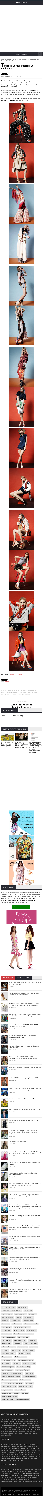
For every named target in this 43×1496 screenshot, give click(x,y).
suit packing (32, 1340)
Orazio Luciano (15, 1320)
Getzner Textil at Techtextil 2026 (19, 1141)
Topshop (11, 690)
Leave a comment (16, 674)
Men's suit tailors (21, 1444)
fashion (8, 694)
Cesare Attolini (28, 1317)
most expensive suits (8, 1353)
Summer (22, 690)
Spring (16, 690)
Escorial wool (6, 1363)
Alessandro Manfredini (25, 1360)
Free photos (29, 1383)
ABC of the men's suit (30, 1469)
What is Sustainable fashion (11, 1376)
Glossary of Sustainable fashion (12, 1373)
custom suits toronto (8, 1307)
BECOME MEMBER (21, 701)
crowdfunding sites (8, 1367)
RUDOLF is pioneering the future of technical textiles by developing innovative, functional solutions (23, 1132)
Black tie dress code (30, 1344)
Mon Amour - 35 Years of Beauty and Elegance (7, 744)
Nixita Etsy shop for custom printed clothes (15, 1400)
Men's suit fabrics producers (23, 1448)
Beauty (15, 59)
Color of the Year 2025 (9, 1386)
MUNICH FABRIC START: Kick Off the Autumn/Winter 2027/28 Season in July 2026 (23, 1057)
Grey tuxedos (22, 1347)
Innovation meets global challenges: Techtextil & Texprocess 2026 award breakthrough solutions (24, 1226)
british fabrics (6, 1340)
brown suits (28, 1311)
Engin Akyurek (31, 1330)
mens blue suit (6, 1327)
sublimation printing (23, 1367)
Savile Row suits (23, 1337)
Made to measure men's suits (23, 1334)
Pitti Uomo (5, 1350)
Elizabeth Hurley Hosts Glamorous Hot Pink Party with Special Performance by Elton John (25, 1152)
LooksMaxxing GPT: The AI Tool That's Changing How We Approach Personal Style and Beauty (35, 747)
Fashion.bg (7, 76)
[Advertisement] (21, 27)
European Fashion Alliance (10, 1393)
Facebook (33, 1490)
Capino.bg (25, 1393)
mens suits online (24, 1353)
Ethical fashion (25, 1380)
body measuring (7, 1390)
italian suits (5, 1324)
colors (23, 692)
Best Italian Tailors (28, 1350)
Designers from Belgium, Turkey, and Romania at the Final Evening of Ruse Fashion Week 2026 (24, 1216)
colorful (30, 692)
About (9, 1494)
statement (16, 692)
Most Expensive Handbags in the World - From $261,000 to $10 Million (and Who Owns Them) (24, 1004)
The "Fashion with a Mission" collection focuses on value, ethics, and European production (25, 1195)
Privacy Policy (36, 1494)
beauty (18, 1317)
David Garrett (6, 1330)
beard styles (29, 1373)
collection (33, 690)
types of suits (6, 1344)
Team (14, 1494)
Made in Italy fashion (22, 1370)
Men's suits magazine (32, 1421)
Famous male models (8, 1360)
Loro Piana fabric (20, 1314)
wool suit (5, 1320)
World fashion (23, 59)
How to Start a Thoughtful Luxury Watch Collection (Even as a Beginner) (25, 983)
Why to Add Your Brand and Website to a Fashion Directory (24, 1237)
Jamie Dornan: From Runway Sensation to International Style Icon (22, 1036)
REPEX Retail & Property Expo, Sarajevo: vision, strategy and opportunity (24, 1248)
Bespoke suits (37, 1481)
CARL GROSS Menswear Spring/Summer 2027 (23, 1078)
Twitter (4, 1491)
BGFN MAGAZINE (6, 59)
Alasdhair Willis (28, 1320)
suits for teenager (7, 1317)
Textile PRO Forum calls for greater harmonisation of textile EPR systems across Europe (25, 1015)
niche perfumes (20, 1390)
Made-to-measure (6, 1469)
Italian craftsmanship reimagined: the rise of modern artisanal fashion (23, 1269)
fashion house (17, 694)
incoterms (17, 1363)
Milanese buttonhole (31, 1324)
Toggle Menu (22, 2)
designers (26, 694)
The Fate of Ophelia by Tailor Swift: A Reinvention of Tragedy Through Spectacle (25, 1290)
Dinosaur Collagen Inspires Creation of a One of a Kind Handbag (24, 1047)
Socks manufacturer (25, 1386)
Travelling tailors (33, 1444)
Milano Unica (16, 1350)
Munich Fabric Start (29, 1363)
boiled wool (17, 1344)
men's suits (17, 1419)
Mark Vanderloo (7, 1314)
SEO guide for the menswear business (21, 1475)
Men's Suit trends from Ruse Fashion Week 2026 (24, 1109)
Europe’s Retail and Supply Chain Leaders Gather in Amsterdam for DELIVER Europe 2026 (25, 1089)
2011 (27, 690)
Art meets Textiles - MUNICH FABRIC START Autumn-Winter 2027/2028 (23, 1025)
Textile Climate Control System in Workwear (23, 1120)
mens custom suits (20, 1340)
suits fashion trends (29, 1376)
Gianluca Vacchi (19, 1330)
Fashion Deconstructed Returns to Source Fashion (25, 1067)
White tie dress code (8, 1347)
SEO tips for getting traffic (22, 1327)
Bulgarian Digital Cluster (20, 1491)
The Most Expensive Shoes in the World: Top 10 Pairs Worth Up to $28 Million (24, 994)
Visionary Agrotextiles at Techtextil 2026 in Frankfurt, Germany (23, 1174)
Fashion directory (18, 1421)
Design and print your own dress (12, 1383)
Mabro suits (33, 1347)
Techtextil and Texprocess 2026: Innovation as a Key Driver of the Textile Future (24, 1258)
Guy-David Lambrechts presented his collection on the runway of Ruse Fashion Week (25, 1184)
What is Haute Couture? (9, 1396)
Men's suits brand (20, 1357)
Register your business (21, 907)
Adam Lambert (22, 1307)
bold (10, 692)
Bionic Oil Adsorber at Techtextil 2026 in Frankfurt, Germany (25, 1163)
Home (4, 1494)
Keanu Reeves (6, 1334)
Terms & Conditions (24, 1494)
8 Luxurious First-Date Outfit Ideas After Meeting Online (21, 744)
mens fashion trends (8, 1337)
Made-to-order (18, 1469)
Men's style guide (6, 1421)
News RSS (10, 1491)
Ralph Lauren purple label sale (11, 1311)
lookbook (4, 692)
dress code (32, 1314)
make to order (16, 1324)
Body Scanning (6, 1357)
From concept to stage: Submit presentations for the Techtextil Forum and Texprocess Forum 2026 (25, 1279)
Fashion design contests (9, 1380)
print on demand (7, 1370)
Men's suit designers (7, 1446)
